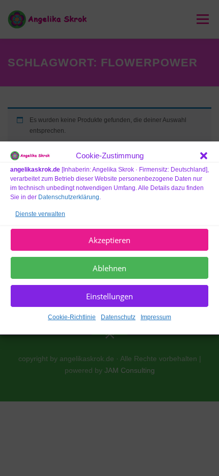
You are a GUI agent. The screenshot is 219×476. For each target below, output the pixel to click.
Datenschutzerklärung (68, 196)
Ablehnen (109, 268)
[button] (204, 156)
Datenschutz (118, 317)
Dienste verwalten (40, 213)
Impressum (156, 317)
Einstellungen (109, 296)
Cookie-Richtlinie (72, 317)
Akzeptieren (109, 240)
